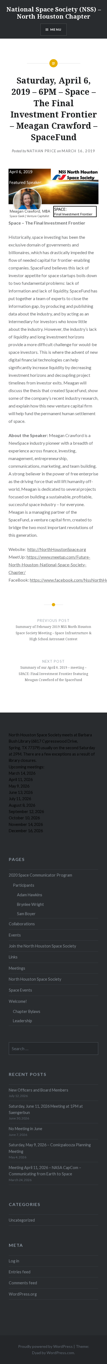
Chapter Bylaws (26, 1011)
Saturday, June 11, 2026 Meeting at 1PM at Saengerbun (46, 1109)
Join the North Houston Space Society (42, 946)
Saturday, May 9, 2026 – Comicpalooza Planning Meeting (50, 1147)
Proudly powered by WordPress (45, 1346)
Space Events (20, 990)
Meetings (17, 968)
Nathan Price (42, 151)
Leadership (22, 1020)
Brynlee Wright (30, 904)
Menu (55, 29)
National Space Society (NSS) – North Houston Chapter (53, 12)
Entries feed (19, 1272)
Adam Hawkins (29, 894)
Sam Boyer (26, 913)
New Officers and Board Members (38, 1090)
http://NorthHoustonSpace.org (56, 549)
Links (13, 957)
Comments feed (23, 1282)
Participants (23, 885)
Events (15, 935)
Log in (14, 1261)
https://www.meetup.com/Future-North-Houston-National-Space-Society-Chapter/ (49, 564)
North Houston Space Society (35, 979)
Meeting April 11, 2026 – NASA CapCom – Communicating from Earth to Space (45, 1170)
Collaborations (22, 923)
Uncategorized (22, 1220)
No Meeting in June (25, 1128)
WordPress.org (23, 1294)
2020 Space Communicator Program (40, 875)
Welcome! (18, 1001)
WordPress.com (60, 1352)
